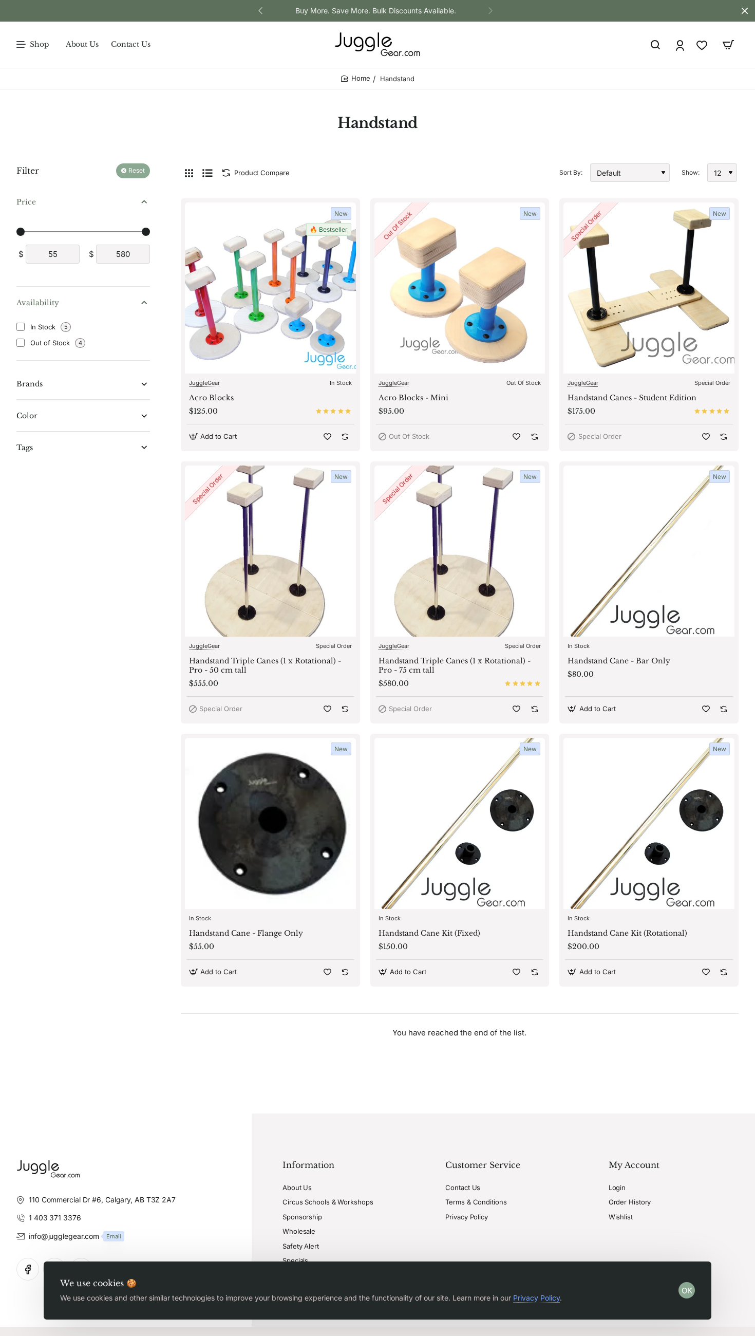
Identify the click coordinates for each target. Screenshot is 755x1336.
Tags (24, 447)
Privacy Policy (536, 1297)
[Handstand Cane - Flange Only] (270, 823)
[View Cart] (728, 44)
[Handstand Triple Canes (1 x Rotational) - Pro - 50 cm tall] (270, 551)
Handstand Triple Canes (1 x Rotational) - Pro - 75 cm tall (455, 665)
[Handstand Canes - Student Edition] (648, 288)
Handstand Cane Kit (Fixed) (429, 933)
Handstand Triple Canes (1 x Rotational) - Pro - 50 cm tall (265, 665)
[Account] (681, 44)
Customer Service (482, 1165)
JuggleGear (204, 383)
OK (687, 1290)
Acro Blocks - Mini (413, 397)
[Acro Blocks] (270, 288)
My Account (634, 1165)
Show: (691, 172)
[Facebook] (27, 1269)
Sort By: (570, 172)
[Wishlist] (703, 44)
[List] (207, 172)
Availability (37, 302)
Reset (136, 171)
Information (308, 1165)
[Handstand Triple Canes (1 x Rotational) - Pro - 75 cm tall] (459, 551)
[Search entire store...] (655, 44)
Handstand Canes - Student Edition (632, 397)
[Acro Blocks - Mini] (459, 288)
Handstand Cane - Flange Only (246, 933)
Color (26, 415)
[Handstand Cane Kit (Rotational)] (648, 823)
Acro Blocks (211, 397)
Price (26, 202)
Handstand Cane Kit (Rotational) (627, 933)
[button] (490, 10)
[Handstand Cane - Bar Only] (648, 551)
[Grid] (189, 172)
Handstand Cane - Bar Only (619, 660)
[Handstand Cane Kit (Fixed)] (459, 823)
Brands (29, 384)
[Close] (745, 11)
